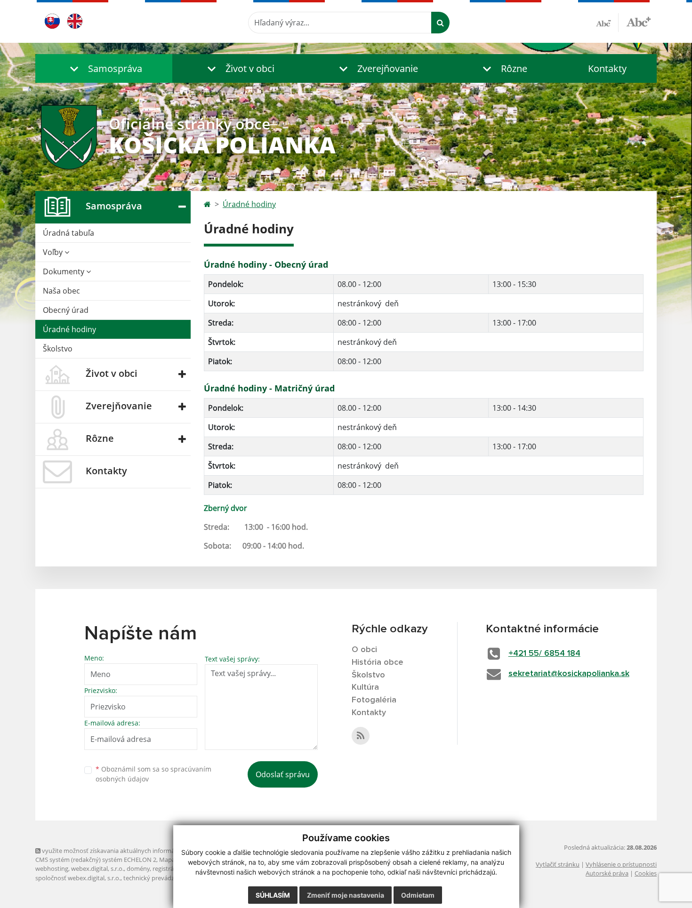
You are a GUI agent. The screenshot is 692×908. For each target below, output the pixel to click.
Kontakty (607, 68)
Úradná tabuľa (68, 233)
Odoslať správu (283, 774)
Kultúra (365, 687)
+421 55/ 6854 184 (544, 653)
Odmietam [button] (418, 895)
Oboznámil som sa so (153, 774)
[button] (103, 68)
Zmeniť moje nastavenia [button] (345, 895)
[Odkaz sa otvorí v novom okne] (361, 736)
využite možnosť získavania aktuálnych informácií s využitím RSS (131, 850)
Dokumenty (64, 271)
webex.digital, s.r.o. (97, 868)
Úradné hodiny (69, 329)
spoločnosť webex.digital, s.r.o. (78, 878)
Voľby (53, 252)
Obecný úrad (66, 310)
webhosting (51, 868)
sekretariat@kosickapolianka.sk (568, 673)
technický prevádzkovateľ (159, 878)
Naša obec (61, 291)
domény (138, 868)
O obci (364, 649)
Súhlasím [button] (273, 895)
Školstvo (57, 348)
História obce (377, 662)
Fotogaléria (374, 700)
